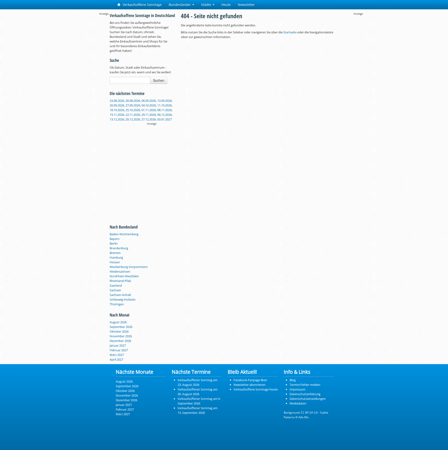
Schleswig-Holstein (123, 299)
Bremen (115, 253)
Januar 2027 (118, 345)
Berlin (114, 243)
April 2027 (116, 359)
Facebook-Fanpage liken (250, 380)
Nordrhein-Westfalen (124, 276)
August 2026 (118, 322)
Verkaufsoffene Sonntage (142, 4)
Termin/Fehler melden (305, 385)
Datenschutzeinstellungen (308, 399)
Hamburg (116, 257)
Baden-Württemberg (124, 234)
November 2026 (121, 336)
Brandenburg (119, 248)
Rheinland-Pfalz (120, 281)
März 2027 (117, 355)
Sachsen (115, 290)
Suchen (158, 80)
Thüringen (117, 304)
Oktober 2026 (119, 331)
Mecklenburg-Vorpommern (129, 267)
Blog (293, 380)
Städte (206, 4)
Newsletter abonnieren (250, 385)
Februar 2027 (119, 350)
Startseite (290, 32)
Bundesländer (180, 4)
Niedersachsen (120, 271)
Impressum (297, 389)
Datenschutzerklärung (305, 394)
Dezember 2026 (120, 341)
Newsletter (246, 4)
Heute (226, 4)
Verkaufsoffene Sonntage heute (256, 389)
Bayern (114, 239)
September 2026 (121, 327)
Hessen (115, 262)
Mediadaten (298, 403)
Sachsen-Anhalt (120, 295)
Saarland (116, 285)
